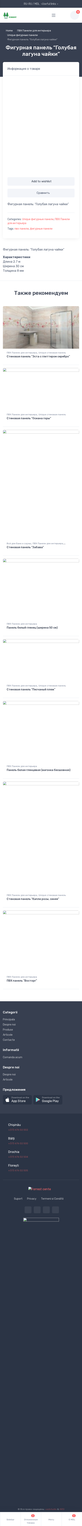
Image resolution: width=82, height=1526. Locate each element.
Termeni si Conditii (52, 1198)
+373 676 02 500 (18, 1143)
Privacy (31, 1198)
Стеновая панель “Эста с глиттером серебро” (38, 356)
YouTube (55, 1209)
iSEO (61, 1509)
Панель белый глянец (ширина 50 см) (32, 627)
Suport (18, 1198)
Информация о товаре (23, 69)
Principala (9, 1019)
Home (9, 30)
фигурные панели (41, 228)
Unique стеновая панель (52, 352)
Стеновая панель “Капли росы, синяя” (33, 899)
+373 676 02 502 (18, 1129)
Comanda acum (12, 1057)
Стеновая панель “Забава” (25, 547)
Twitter (28, 1209)
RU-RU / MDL (32, 3)
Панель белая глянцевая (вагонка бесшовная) (39, 770)
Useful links (49, 3)
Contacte (9, 1040)
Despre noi (9, 1024)
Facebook (37, 1209)
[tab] (24, 69)
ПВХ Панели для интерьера (34, 30)
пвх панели (21, 228)
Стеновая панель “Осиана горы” (29, 418)
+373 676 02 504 (18, 1156)
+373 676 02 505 (18, 1170)
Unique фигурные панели (22, 35)
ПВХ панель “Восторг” (22, 980)
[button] (17, 1100)
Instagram (46, 1209)
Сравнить (43, 193)
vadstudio (51, 1509)
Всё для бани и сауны (19, 543)
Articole (8, 1034)
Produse (8, 1029)
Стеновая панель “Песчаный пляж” (31, 689)
